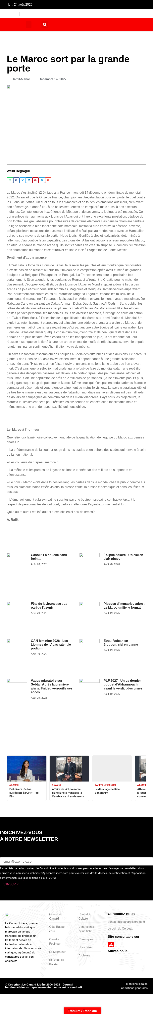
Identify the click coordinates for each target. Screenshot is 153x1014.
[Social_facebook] (78, 4)
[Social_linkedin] (96, 4)
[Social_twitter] (84, 4)
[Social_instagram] (90, 4)
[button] (28, 24)
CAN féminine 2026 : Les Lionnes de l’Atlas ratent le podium (51, 644)
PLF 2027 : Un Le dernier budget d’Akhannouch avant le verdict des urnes (123, 684)
